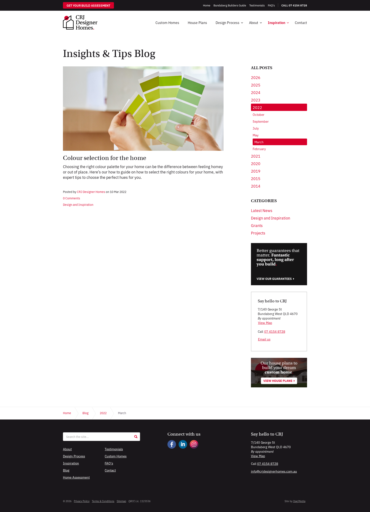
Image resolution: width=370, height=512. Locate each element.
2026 (255, 77)
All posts (261, 67)
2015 (255, 178)
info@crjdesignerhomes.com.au (274, 471)
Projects (258, 233)
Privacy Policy (82, 501)
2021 (255, 156)
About (253, 22)
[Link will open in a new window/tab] (171, 444)
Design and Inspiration (78, 204)
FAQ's (109, 463)
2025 (255, 85)
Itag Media (299, 501)
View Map (265, 322)
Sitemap (121, 501)
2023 (255, 100)
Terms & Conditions (103, 501)
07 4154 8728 (274, 331)
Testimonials (114, 449)
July (256, 128)
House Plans (197, 22)
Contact (301, 22)
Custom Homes (167, 22)
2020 (255, 163)
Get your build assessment (88, 5)
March (259, 142)
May (255, 135)
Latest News (261, 210)
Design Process (227, 22)
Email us (264, 339)
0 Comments (71, 198)
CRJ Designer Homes (80, 22)
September (261, 121)
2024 (255, 92)
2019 (255, 171)
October (258, 114)
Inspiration (276, 22)
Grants (257, 225)
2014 (255, 186)
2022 (257, 107)
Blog (66, 470)
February (259, 148)
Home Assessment (76, 477)
